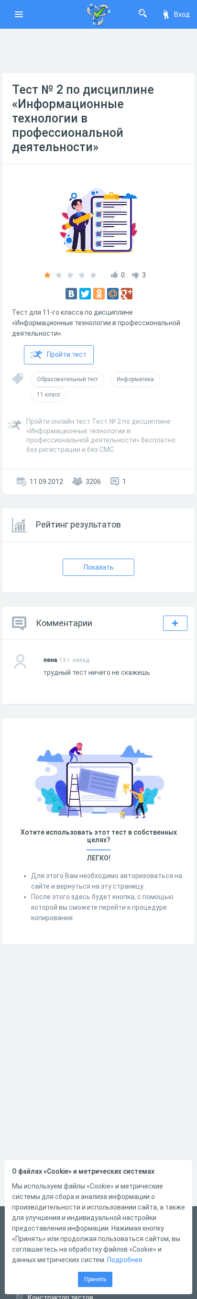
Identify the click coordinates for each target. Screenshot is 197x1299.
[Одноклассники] (99, 293)
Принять (95, 1279)
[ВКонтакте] (71, 293)
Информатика (135, 379)
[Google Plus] (126, 293)
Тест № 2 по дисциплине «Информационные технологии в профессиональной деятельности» (83, 118)
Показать (99, 567)
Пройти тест (67, 354)
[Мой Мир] (113, 293)
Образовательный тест (67, 379)
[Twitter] (85, 293)
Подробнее (124, 1260)
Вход (182, 14)
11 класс (48, 394)
